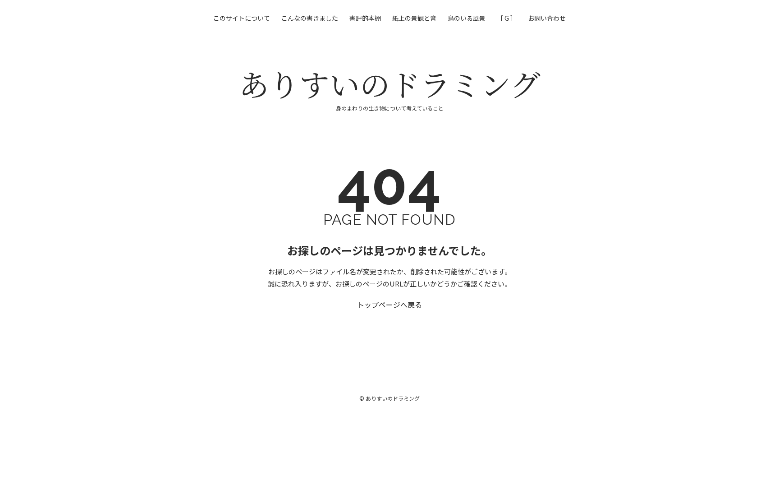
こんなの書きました (309, 18)
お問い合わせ (547, 18)
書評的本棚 (365, 18)
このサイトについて (241, 18)
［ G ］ (507, 18)
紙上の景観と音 (414, 18)
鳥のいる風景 (467, 18)
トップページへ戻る (389, 304)
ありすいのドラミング (390, 83)
